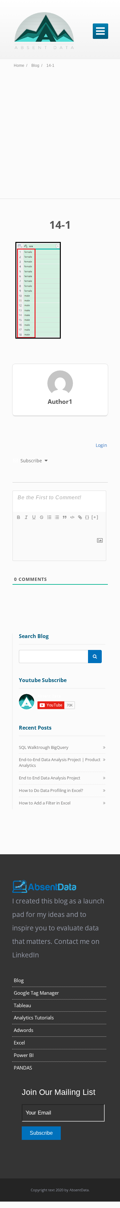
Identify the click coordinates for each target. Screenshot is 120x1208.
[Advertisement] (60, 135)
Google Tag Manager (36, 993)
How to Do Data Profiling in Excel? (51, 790)
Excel (19, 1042)
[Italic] (26, 517)
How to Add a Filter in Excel (44, 803)
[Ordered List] (49, 517)
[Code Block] (72, 517)
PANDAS (23, 1067)
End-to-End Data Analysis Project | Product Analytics (59, 762)
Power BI (24, 1055)
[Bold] (18, 517)
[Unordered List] (56, 517)
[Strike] (41, 517)
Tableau (22, 1005)
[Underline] (33, 517)
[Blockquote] (64, 517)
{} (87, 517)
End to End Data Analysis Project (49, 778)
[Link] (80, 517)
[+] (95, 517)
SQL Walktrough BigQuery (43, 747)
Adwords (23, 1030)
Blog (19, 980)
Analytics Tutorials (34, 1017)
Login (100, 445)
